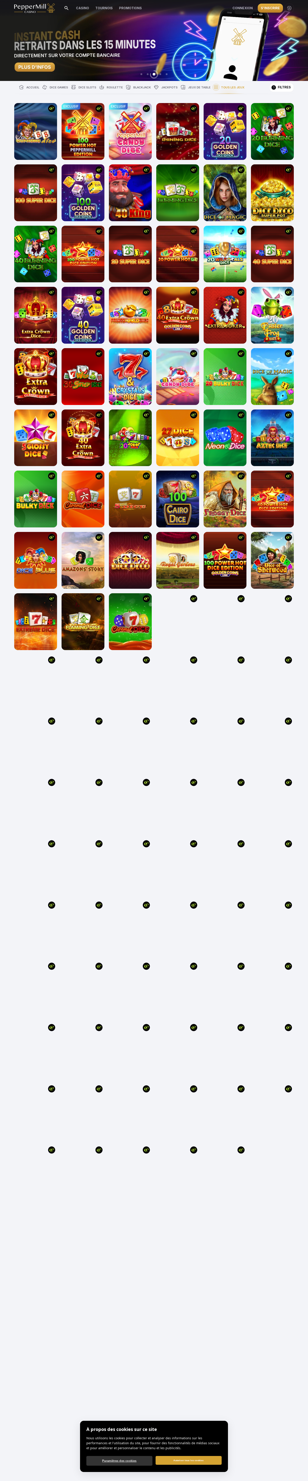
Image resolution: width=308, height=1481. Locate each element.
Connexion (242, 8)
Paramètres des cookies (119, 1461)
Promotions (130, 8)
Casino (82, 8)
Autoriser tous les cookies (188, 1460)
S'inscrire (270, 8)
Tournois (104, 8)
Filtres (282, 87)
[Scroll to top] (298, 1470)
